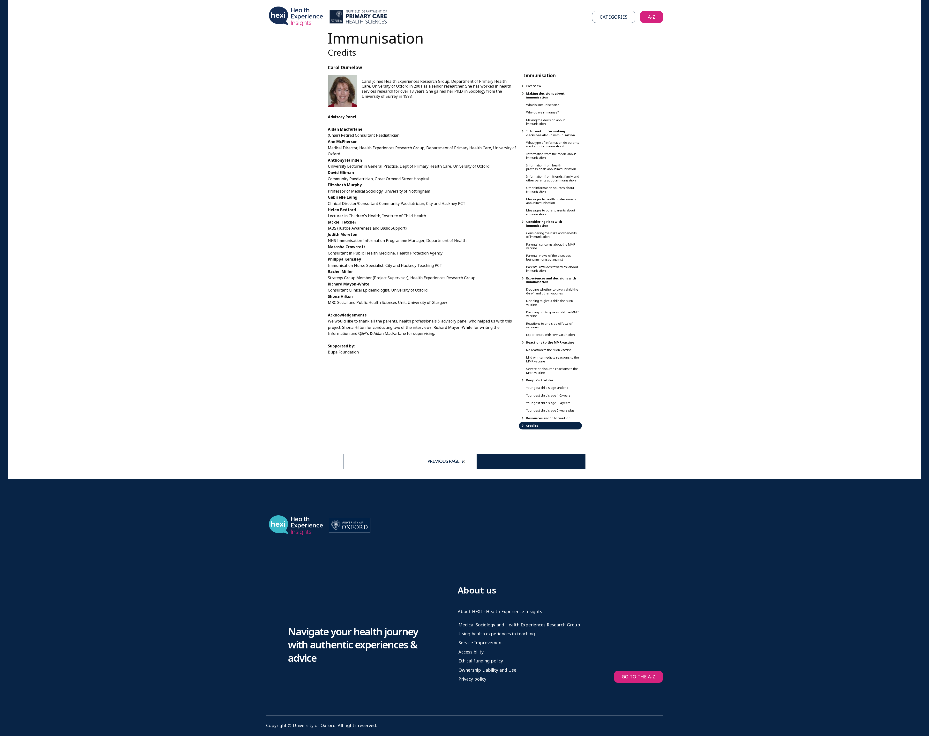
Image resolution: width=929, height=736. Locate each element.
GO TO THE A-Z (638, 677)
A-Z (651, 17)
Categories (614, 17)
